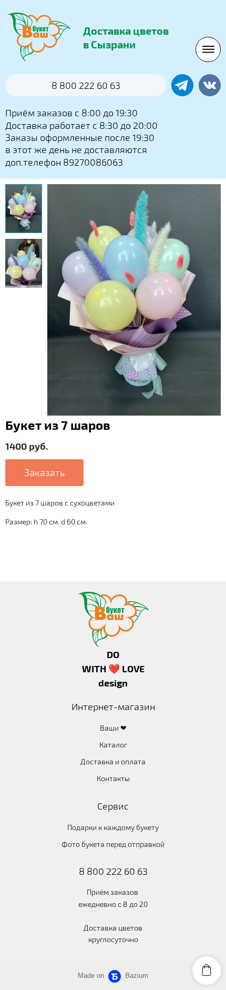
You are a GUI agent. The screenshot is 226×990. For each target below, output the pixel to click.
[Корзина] (206, 970)
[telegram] (182, 85)
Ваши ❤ (113, 727)
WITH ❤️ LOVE (113, 668)
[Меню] (208, 49)
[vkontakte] (210, 85)
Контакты (113, 778)
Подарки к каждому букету (113, 827)
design (113, 682)
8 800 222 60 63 (113, 871)
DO (113, 654)
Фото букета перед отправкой (113, 844)
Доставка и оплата (113, 761)
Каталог (113, 744)
